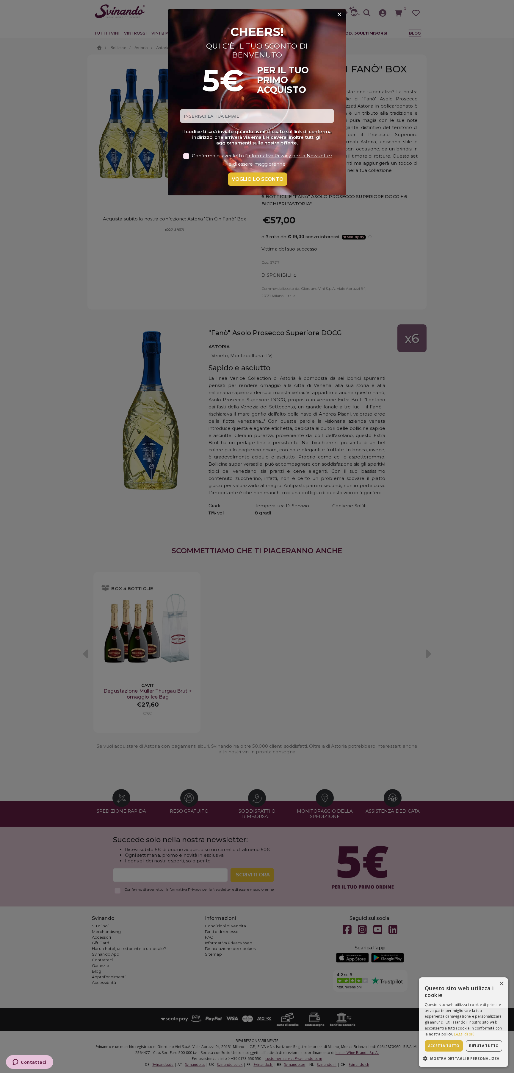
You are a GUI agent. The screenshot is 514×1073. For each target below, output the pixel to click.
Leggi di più (464, 1034)
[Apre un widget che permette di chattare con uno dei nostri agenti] (29, 1062)
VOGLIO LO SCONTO (257, 179)
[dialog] (463, 1022)
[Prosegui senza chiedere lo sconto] (339, 14)
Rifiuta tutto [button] (484, 1045)
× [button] (501, 984)
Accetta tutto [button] (444, 1045)
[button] (463, 1058)
